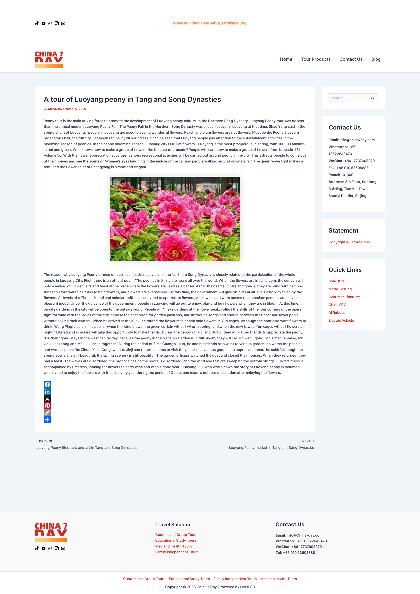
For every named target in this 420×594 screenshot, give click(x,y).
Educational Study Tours (175, 540)
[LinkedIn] (175, 391)
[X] (175, 398)
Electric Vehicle (341, 320)
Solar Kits (337, 281)
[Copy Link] (175, 412)
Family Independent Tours (177, 552)
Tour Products (316, 59)
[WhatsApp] (50, 548)
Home (286, 59)
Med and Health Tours (173, 546)
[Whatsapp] (50, 23)
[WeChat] (57, 23)
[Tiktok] (37, 548)
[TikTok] (37, 23)
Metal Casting (340, 289)
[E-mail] (63, 23)
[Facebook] (175, 384)
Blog (376, 59)
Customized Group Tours (176, 534)
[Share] (175, 419)
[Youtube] (44, 23)
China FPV (337, 304)
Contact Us (351, 59)
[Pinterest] (175, 405)
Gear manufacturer (344, 297)
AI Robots (337, 312)
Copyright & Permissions (349, 242)
